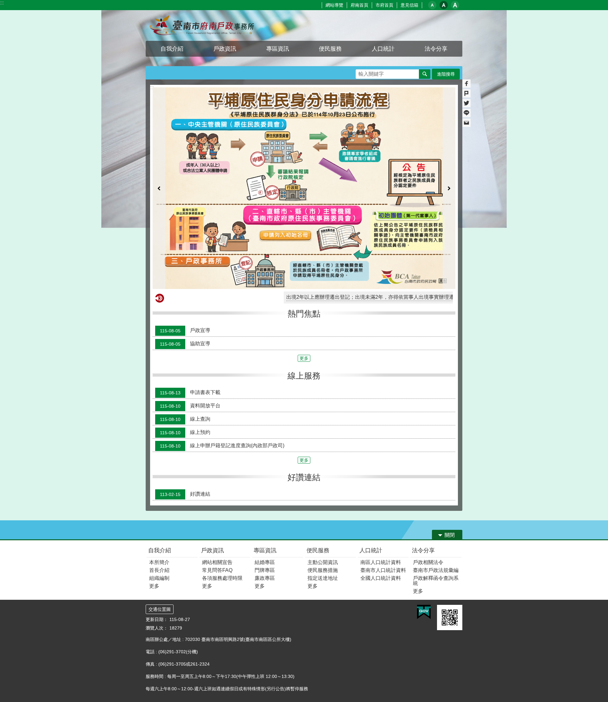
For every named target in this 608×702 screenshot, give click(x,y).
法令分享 (423, 550)
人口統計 (370, 550)
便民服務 (318, 550)
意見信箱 (409, 5)
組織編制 (159, 578)
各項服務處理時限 (222, 578)
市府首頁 (384, 5)
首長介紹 (159, 570)
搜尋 (361, 72)
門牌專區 (265, 570)
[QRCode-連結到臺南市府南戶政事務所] (449, 617)
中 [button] (444, 5)
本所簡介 (159, 562)
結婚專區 (265, 562)
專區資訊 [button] (277, 49)
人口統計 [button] (383, 49)
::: (2, 2)
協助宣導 (185, 344)
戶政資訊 (212, 550)
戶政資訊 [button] (224, 49)
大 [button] (455, 5)
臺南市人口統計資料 (383, 570)
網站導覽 (334, 5)
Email (466, 123)
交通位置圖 (160, 609)
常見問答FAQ (217, 570)
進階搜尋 (446, 74)
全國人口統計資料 (380, 578)
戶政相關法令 (428, 562)
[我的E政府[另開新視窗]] (424, 612)
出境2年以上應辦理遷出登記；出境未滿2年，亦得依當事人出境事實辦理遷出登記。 (349, 297)
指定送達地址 (322, 578)
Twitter (466, 103)
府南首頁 (359, 5)
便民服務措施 (322, 570)
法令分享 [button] (436, 49)
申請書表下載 (190, 392)
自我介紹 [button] (172, 49)
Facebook (466, 83)
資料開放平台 (190, 406)
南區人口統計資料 (380, 562)
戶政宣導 (185, 331)
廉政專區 (265, 578)
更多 (304, 358)
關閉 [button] (450, 535)
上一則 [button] (159, 188)
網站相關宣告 (217, 562)
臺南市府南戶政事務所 (201, 25)
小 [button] (432, 5)
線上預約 (185, 432)
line (466, 113)
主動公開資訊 (322, 562)
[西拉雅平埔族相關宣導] (304, 188)
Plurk (466, 93)
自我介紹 (159, 550)
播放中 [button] (444, 93)
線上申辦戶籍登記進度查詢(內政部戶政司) (222, 445)
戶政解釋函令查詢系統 (436, 580)
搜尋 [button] (424, 74)
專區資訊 (265, 550)
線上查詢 (185, 419)
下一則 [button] (449, 188)
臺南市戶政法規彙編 (436, 570)
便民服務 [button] (330, 49)
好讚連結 (185, 494)
